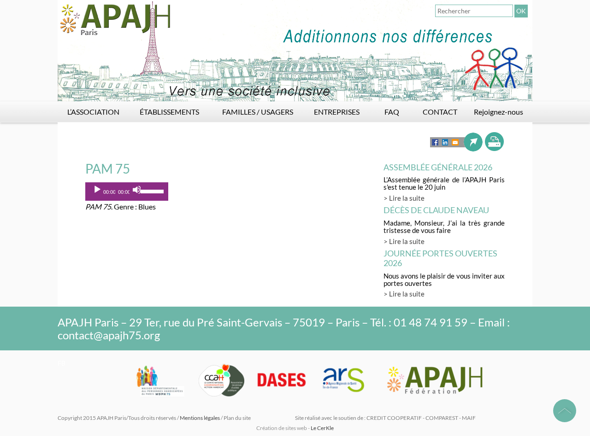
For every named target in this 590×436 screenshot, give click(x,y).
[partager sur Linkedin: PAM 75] (445, 142)
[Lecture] (97, 189)
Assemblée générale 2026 (438, 167)
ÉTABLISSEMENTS (169, 111)
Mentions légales (200, 417)
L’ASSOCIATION (93, 111)
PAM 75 (107, 168)
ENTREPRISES (337, 111)
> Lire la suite (404, 198)
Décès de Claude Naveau (436, 210)
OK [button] (521, 11)
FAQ (391, 111)
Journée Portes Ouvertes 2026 (440, 258)
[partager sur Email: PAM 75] (455, 142)
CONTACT (440, 111)
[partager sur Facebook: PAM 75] (435, 142)
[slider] (152, 190)
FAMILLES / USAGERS (257, 111)
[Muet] (137, 189)
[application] (126, 191)
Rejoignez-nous (498, 111)
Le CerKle (322, 427)
